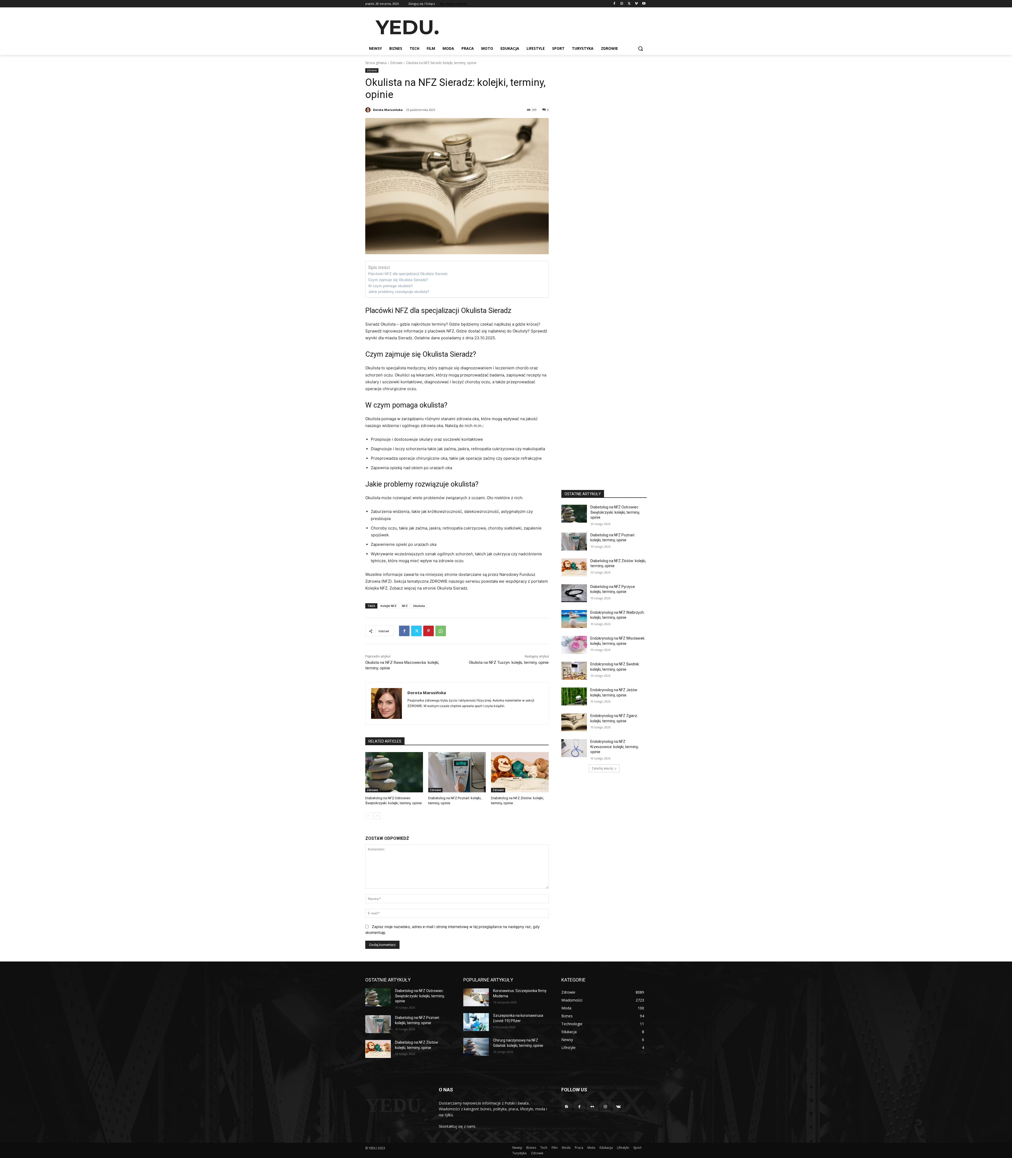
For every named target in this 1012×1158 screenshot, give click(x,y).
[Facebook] (614, 4)
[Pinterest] (428, 631)
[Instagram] (622, 4)
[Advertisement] (545, 26)
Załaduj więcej (602, 768)
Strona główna (376, 63)
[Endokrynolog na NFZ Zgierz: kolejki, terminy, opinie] (574, 722)
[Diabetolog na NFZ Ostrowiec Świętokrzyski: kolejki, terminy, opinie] (394, 772)
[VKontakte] (618, 1107)
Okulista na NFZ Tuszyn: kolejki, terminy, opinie (509, 662)
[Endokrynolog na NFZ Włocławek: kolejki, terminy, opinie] (574, 645)
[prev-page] (368, 815)
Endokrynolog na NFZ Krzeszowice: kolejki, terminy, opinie (614, 746)
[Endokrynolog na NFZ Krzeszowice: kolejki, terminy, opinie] (574, 748)
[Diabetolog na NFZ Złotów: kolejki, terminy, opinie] (520, 772)
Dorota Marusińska (388, 110)
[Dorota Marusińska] (368, 109)
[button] (640, 48)
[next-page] (377, 815)
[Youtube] (644, 4)
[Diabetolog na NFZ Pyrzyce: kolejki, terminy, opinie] (574, 593)
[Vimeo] (636, 4)
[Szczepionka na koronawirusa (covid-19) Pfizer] (476, 1022)
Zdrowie (396, 63)
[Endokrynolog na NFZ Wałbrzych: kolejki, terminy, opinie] (574, 619)
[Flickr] (592, 1107)
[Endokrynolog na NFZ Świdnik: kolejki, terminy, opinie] (574, 671)
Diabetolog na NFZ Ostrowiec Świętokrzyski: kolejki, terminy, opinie (615, 512)
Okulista (419, 606)
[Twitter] (629, 4)
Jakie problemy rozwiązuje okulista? (398, 292)
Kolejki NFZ (389, 606)
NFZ (405, 606)
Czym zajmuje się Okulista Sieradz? (398, 280)
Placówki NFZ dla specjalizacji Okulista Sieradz (407, 274)
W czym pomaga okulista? (390, 286)
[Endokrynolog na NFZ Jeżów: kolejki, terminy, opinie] (574, 696)
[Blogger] (566, 1107)
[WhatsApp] (440, 631)
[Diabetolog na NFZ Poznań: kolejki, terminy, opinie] (457, 772)
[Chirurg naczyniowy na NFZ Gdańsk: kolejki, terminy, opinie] (476, 1047)
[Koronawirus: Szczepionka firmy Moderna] (476, 997)
